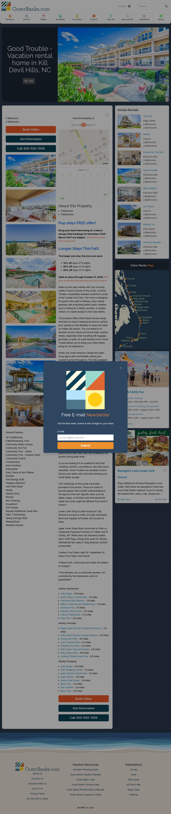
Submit (85, 445)
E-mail (60, 431)
